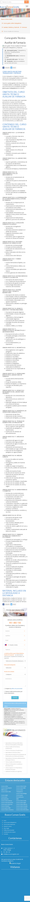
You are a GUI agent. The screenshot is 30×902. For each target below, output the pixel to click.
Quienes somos (8, 826)
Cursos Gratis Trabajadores (19, 790)
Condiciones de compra (10, 832)
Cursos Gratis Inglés (21, 802)
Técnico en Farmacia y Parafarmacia (14, 750)
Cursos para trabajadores (10, 822)
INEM (17, 799)
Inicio (5, 820)
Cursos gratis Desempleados (20, 796)
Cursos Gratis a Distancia (7, 809)
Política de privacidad (9, 830)
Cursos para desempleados (5, 797)
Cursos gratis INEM (5, 808)
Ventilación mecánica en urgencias (14, 771)
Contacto (6, 834)
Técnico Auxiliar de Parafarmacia (13, 762)
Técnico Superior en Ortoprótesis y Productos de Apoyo (14, 768)
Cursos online (4, 786)
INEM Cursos (4, 789)
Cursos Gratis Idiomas (6, 800)
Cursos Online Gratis (21, 786)
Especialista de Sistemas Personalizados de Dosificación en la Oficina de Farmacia (16, 755)
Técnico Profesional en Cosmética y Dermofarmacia (14, 764)
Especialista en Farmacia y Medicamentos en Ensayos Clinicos (15, 759)
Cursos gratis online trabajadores (12, 23)
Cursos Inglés (4, 795)
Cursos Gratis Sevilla (21, 800)
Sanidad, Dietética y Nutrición (11, 27)
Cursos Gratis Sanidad (21, 808)
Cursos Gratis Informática (22, 809)
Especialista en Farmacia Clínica (13, 752)
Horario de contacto (9, 671)
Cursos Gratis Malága (21, 793)
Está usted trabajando (9, 665)
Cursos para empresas (6, 804)
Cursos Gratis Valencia (21, 804)
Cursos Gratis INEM (21, 788)
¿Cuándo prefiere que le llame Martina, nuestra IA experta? (14, 656)
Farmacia (24, 27)
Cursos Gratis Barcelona (7, 802)
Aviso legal (6, 828)
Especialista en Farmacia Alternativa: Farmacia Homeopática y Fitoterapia (14, 743)
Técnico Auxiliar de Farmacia (11, 31)
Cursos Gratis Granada (21, 806)
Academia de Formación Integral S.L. (12, 860)
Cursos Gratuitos (5, 806)
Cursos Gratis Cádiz (6, 791)
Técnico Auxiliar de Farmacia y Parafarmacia (13, 747)
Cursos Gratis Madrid (6, 788)
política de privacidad (16, 688)
